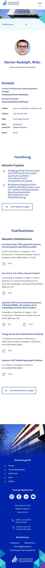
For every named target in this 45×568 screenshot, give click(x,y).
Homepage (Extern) (21, 119)
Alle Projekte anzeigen (20, 207)
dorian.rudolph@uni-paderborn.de (27, 108)
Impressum (15, 543)
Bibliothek (13, 473)
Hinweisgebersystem (22, 546)
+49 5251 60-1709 (20, 114)
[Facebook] (18, 496)
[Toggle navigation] (26, 24)
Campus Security (23, 527)
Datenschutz (29, 543)
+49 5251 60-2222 (23, 529)
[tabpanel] (22, 112)
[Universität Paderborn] (22, 559)
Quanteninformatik (10, 99)
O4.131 (15, 133)
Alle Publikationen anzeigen (22, 390)
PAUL (11, 477)
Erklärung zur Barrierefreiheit (22, 550)
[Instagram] (11, 496)
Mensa (11, 466)
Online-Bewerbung (16, 469)
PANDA (11, 481)
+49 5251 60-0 (21, 522)
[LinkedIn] (26, 496)
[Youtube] (33, 496)
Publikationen (8, 24)
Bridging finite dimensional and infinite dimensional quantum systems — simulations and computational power (24, 175)
